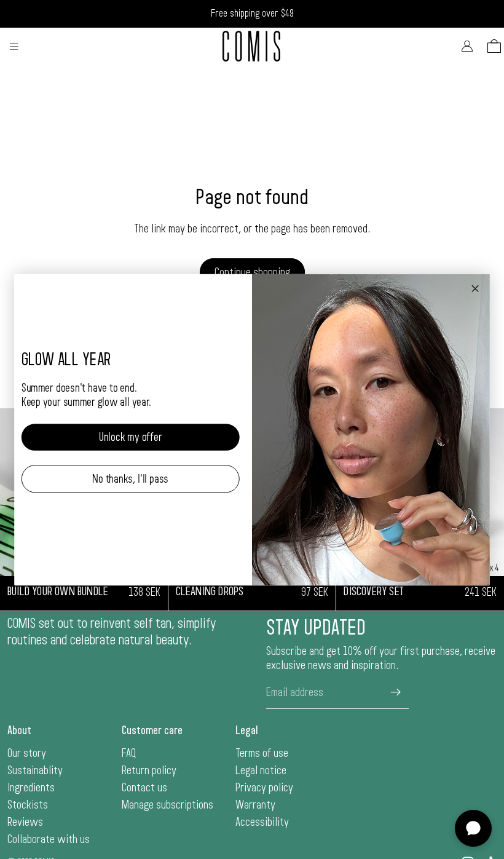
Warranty (255, 805)
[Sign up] (396, 692)
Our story (26, 753)
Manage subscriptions (167, 805)
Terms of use (261, 753)
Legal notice (260, 770)
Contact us (144, 788)
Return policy (149, 770)
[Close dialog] (475, 288)
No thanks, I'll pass (130, 479)
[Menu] (14, 46)
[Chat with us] (473, 828)
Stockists (27, 805)
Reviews (25, 822)
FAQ (129, 753)
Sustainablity (35, 770)
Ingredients (31, 788)
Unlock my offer (130, 437)
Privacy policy (264, 788)
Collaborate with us (48, 839)
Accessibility (262, 822)
